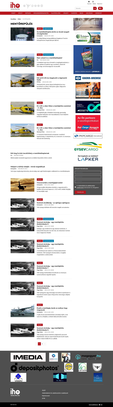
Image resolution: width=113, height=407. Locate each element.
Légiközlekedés (48, 28)
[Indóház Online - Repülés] (28, 6)
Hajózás (74, 13)
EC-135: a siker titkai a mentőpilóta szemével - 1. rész (54, 129)
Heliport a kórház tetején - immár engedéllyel (28, 167)
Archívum (89, 13)
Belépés (94, 3)
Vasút (13, 13)
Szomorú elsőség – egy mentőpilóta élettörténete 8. (50, 245)
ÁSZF (44, 390)
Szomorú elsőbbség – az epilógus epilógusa (53, 203)
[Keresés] (95, 8)
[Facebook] (88, 1)
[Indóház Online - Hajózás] (41, 6)
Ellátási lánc (55, 13)
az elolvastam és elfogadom (88, 186)
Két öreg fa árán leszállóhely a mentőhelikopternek (30, 153)
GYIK (43, 398)
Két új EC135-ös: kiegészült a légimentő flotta (52, 79)
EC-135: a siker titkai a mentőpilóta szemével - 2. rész (54, 107)
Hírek (19, 19)
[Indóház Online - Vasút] (24, 6)
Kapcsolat (89, 3)
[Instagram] (92, 1)
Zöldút (65, 13)
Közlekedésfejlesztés (41, 13)
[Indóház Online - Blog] (35, 6)
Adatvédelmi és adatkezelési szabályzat (55, 393)
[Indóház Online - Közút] (32, 6)
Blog (81, 13)
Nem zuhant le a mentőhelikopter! (49, 58)
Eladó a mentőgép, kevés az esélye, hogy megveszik (52, 309)
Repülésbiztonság (48, 54)
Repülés (28, 13)
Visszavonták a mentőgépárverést (50, 183)
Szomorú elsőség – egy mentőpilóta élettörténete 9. (50, 223)
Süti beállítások (93, 405)
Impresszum (46, 396)
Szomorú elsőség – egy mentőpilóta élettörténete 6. (50, 287)
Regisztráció (99, 3)
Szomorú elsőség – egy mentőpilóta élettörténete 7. (50, 267)
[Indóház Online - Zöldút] (38, 6)
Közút (20, 13)
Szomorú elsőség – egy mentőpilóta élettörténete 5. (50, 329)
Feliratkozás (80, 192)
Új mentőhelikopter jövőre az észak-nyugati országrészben (53, 33)
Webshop (98, 13)
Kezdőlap (13, 19)
